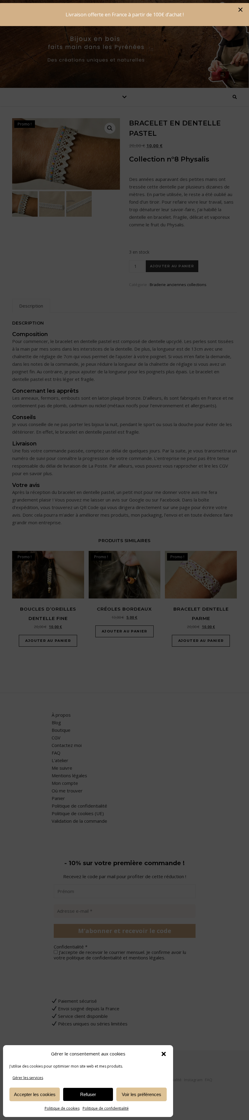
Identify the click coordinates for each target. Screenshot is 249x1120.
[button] (164, 1054)
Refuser (88, 1094)
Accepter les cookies (35, 1094)
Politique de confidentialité (106, 1108)
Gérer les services (27, 1077)
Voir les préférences (141, 1094)
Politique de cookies (62, 1108)
